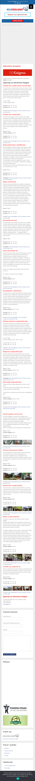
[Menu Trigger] (31, 6)
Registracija (20, 1)
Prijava (25, 1)
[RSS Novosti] (15, 3)
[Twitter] (19, 3)
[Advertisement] (17, 44)
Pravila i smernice (8, 750)
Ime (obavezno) (7, 616)
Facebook (12, 739)
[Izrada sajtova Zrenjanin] (15, 714)
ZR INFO (9, 25)
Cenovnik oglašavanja (9, 765)
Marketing (6, 753)
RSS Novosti (6, 739)
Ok (18, 778)
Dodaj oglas (7, 768)
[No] (33, 776)
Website (5, 630)
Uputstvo (6, 748)
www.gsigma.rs (6, 604)
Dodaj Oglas (17, 21)
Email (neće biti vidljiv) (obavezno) (11, 623)
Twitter (16, 739)
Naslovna (4, 25)
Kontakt (6, 755)
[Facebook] (17, 3)
